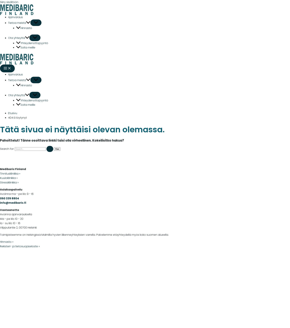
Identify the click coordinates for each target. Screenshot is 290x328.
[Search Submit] (49, 149)
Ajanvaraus (15, 17)
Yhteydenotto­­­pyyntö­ (34, 43)
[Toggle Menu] (35, 22)
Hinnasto (26, 28)
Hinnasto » (6, 242)
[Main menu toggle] (7, 68)
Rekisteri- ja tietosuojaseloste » (20, 246)
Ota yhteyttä (16, 38)
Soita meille (27, 47)
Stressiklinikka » (9, 182)
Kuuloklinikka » (9, 178)
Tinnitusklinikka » (10, 174)
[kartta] (50, 289)
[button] (28, 23)
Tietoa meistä (17, 23)
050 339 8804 (9, 198)
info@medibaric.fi (13, 203)
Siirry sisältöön (9, 2)
